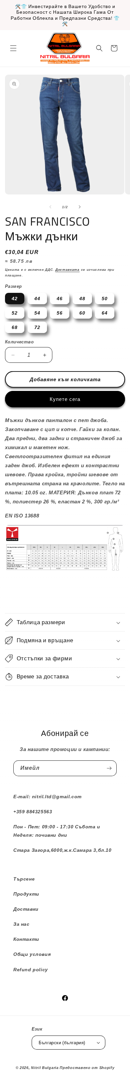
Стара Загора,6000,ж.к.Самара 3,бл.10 (62, 850)
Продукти (26, 894)
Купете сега (65, 399)
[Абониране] (109, 768)
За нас (21, 924)
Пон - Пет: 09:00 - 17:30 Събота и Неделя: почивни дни (56, 831)
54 (37, 313)
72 (37, 327)
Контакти (26, 939)
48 (82, 298)
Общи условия (32, 954)
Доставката (67, 269)
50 (105, 298)
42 (15, 298)
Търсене (24, 879)
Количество (19, 341)
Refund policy (30, 969)
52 (15, 313)
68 (15, 327)
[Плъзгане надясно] (79, 206)
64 (105, 313)
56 (60, 313)
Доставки (26, 909)
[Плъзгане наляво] (50, 206)
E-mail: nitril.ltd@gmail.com (47, 796)
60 (82, 313)
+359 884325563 (32, 811)
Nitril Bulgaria (45, 1068)
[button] (13, 48)
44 (37, 298)
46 (60, 298)
